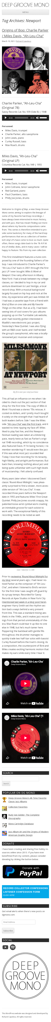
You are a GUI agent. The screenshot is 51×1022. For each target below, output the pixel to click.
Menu (25, 12)
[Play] (5, 117)
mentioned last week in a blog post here (24, 602)
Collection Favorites (17, 806)
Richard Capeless (23, 41)
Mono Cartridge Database (21, 823)
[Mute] (37, 117)
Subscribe (8, 930)
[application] (25, 118)
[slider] (44, 117)
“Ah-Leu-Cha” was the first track (24, 424)
